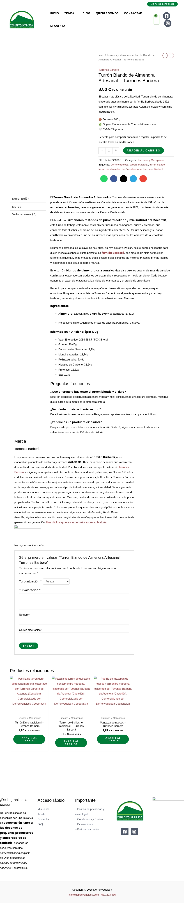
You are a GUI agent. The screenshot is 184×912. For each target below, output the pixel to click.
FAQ (40, 824)
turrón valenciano (132, 169)
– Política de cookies (87, 829)
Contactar (43, 819)
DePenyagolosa (119, 164)
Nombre (24, 614)
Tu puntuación (30, 581)
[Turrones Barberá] (27, 531)
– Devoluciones (84, 824)
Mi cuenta (43, 809)
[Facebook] (166, 16)
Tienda (41, 814)
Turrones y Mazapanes (120, 55)
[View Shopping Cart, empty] (156, 19)
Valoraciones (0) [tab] (24, 214)
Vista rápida (29, 711)
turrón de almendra (109, 169)
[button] (162, 4)
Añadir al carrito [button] (29, 739)
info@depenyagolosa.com (83, 894)
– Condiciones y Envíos (89, 819)
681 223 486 (108, 894)
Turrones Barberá (108, 69)
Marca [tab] (16, 206)
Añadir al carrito (143, 150)
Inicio (101, 55)
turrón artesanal (139, 164)
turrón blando (157, 164)
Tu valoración (29, 590)
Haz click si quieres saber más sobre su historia (76, 522)
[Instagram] (167, 23)
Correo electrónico (30, 629)
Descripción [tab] (20, 199)
